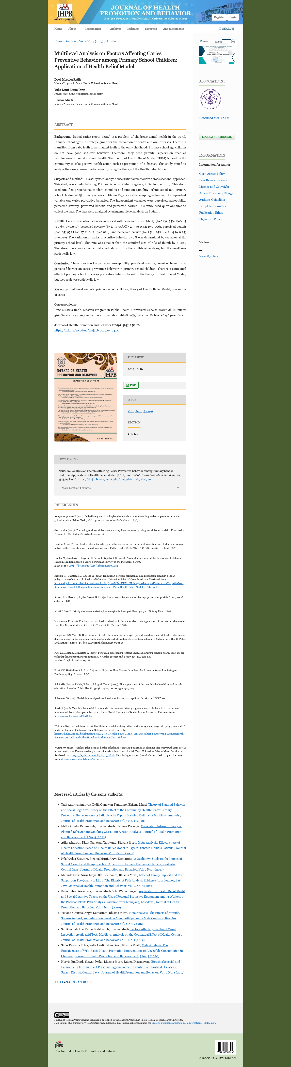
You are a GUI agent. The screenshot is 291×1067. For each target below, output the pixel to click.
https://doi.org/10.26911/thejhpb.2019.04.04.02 (86, 330)
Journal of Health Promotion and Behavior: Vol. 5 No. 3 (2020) (117, 956)
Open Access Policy (212, 173)
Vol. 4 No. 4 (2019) (91, 41)
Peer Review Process (213, 180)
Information (93, 28)
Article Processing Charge (216, 193)
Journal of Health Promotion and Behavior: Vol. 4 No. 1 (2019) (103, 940)
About (73, 28)
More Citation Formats (76, 488)
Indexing (133, 28)
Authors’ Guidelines (212, 199)
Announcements (173, 28)
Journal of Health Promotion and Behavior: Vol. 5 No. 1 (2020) (103, 820)
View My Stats (208, 256)
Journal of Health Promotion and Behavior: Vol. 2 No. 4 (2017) (122, 869)
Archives (115, 28)
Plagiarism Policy (210, 219)
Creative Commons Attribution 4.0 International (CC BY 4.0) (183, 1022)
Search (228, 28)
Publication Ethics (211, 212)
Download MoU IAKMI (215, 118)
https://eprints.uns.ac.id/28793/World (94, 755)
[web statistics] (201, 250)
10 (84, 981)
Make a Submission (217, 137)
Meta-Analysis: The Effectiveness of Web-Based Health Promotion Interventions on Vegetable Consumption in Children (122, 950)
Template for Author (212, 206)
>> (91, 981)
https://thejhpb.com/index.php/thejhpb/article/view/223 (115, 479)
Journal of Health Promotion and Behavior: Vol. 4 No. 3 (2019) (111, 886)
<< (56, 981)
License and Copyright (214, 186)
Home (58, 28)
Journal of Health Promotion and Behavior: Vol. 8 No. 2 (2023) (103, 923)
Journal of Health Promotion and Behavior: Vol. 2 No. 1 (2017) (143, 972)
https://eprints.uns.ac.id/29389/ (72, 715)
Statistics (151, 28)
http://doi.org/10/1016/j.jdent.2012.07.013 (94, 565)
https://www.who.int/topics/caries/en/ (82, 758)
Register (219, 17)
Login (233, 17)
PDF (132, 385)
